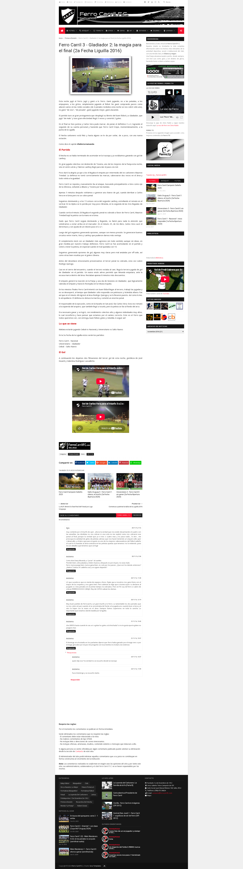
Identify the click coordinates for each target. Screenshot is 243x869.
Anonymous (114, 828)
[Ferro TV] (165, 159)
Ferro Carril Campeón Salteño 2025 (70, 493)
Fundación (79, 2)
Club (70, 2)
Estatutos (90, 2)
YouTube (166, 294)
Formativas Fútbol (87, 791)
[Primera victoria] (100, 95)
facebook (137, 515)
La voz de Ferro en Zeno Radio (168, 125)
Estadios (142, 31)
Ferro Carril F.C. (124, 515)
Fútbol (72, 31)
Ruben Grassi (82, 806)
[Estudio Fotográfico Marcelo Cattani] (157, 309)
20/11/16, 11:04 (136, 578)
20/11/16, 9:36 (136, 556)
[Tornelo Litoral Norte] (164, 319)
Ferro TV (99, 31)
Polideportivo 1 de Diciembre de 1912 (74, 798)
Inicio (63, 2)
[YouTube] (152, 2)
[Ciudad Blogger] (171, 319)
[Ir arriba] (104, 866)
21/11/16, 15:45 (136, 621)
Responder (71, 549)
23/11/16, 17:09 (136, 669)
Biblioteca (110, 2)
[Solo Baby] (172, 309)
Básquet (85, 31)
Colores (156, 31)
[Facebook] (145, 2)
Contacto (128, 2)
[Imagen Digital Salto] (164, 309)
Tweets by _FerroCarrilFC (156, 175)
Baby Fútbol (65, 783)
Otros (110, 31)
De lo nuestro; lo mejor (69, 787)
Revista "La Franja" (67, 806)
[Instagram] (155, 2)
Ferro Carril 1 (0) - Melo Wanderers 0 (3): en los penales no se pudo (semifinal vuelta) (83, 839)
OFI (131, 31)
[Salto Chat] (157, 319)
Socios (119, 2)
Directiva (100, 2)
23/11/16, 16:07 (136, 657)
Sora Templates (95, 866)
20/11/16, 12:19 (136, 600)
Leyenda (169, 31)
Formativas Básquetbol (69, 791)
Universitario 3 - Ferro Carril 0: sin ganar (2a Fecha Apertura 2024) (128, 494)
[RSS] (158, 2)
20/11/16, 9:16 (136, 528)
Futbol (152, 181)
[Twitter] (148, 2)
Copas (122, 31)
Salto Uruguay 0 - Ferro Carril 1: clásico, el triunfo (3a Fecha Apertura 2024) (100, 494)
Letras (93, 795)
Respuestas (71, 652)
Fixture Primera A (88, 787)
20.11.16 (90, 454)
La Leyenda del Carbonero (78, 795)
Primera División (71, 38)
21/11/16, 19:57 (136, 638)
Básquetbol (77, 783)
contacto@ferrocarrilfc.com (162, 793)
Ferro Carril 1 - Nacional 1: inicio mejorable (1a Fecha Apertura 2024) (170, 221)
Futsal (178, 181)
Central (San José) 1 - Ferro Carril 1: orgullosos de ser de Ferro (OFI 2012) (126, 815)
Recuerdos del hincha (84, 802)
